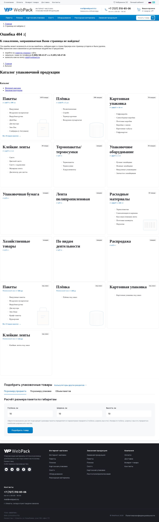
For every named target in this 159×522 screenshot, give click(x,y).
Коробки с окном (123, 125)
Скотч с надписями (17, 165)
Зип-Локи (13, 312)
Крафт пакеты (15, 315)
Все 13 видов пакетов (10, 324)
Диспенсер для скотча (18, 172)
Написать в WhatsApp (89, 11)
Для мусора (14, 124)
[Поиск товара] (153, 18)
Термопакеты (68, 162)
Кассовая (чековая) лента (126, 217)
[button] (82, 88)
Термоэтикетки (122, 209)
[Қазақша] (153, 2)
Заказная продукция (96, 455)
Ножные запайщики (124, 166)
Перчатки (120, 224)
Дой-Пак (12, 120)
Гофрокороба (121, 114)
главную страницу (23, 53)
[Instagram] (18, 469)
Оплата (19, 2)
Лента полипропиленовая (73, 196)
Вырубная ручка (16, 116)
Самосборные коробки (125, 118)
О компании (9, 2)
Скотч (11, 157)
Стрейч (66, 113)
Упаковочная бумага (21, 194)
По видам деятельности (68, 243)
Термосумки (68, 166)
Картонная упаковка (119, 101)
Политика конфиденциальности (140, 515)
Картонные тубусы (124, 129)
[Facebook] (23, 469)
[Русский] (149, 2)
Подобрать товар (20, 430)
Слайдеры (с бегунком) (18, 131)
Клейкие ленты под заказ (19, 345)
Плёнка (63, 98)
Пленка (52, 462)
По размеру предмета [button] (15, 391)
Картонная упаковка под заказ (128, 295)
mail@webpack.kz (88, 8)
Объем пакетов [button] (63, 391)
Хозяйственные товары (16, 243)
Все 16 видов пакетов (10, 136)
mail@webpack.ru (32, 57)
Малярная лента (15, 168)
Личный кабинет (137, 2)
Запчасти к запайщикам (126, 173)
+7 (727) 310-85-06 (15, 492)
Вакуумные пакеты (17, 297)
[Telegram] (12, 469)
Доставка (45, 2)
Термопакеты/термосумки (68, 149)
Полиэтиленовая (69, 109)
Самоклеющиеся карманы (127, 213)
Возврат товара (32, 2)
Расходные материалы (120, 196)
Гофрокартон (121, 132)
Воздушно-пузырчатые (19, 113)
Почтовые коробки (124, 121)
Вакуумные (14, 109)
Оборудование (56, 474)
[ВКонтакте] (6, 469)
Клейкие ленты (16, 147)
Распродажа (120, 241)
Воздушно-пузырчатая (72, 120)
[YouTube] (29, 469)
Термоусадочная (70, 116)
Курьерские (14, 319)
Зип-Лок (12, 127)
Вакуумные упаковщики (126, 170)
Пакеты (10, 98)
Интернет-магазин (57, 455)
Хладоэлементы (69, 170)
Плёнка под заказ (70, 297)
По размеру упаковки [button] (40, 391)
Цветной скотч (15, 161)
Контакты (56, 2)
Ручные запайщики (124, 162)
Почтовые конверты (124, 220)
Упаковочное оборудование (121, 149)
